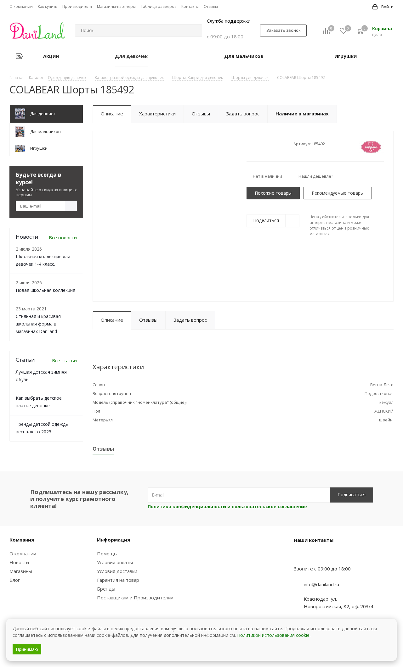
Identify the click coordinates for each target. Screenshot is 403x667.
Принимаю (27, 649)
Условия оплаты (115, 562)
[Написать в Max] (314, 556)
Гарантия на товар (118, 580)
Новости (19, 562)
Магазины (20, 571)
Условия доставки (117, 571)
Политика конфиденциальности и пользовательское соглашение (227, 506)
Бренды (106, 589)
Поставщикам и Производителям (135, 597)
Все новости (63, 237)
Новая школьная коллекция (45, 290)
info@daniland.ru (321, 584)
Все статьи (64, 360)
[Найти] (194, 30)
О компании (22, 553)
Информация (113, 539)
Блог (14, 580)
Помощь (107, 553)
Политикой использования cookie (273, 635)
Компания (21, 539)
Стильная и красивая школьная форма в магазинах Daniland (38, 323)
